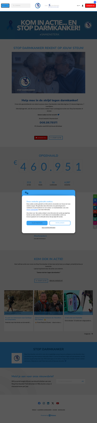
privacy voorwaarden (32, 209)
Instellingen (60, 223)
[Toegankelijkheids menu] (95, 2)
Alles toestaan (37, 223)
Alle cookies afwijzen (48, 227)
